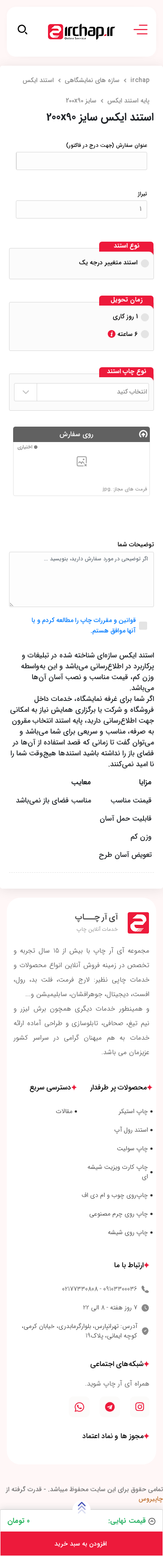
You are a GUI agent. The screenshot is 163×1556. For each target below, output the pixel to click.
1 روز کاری (125, 316)
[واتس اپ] (79, 1406)
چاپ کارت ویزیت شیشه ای (117, 1172)
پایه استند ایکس (128, 101)
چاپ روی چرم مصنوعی (118, 1214)
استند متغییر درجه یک (108, 262)
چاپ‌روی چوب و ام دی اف (115, 1195)
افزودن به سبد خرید (81, 1544)
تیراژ (142, 194)
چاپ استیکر (133, 1111)
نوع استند (126, 246)
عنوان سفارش (106, 145)
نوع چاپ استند (126, 371)
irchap (139, 80)
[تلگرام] (110, 1406)
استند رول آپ (131, 1130)
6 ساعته (126, 334)
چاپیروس (151, 1499)
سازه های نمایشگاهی (92, 80)
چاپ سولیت (132, 1148)
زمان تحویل (126, 300)
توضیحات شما (136, 544)
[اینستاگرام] (139, 1406)
